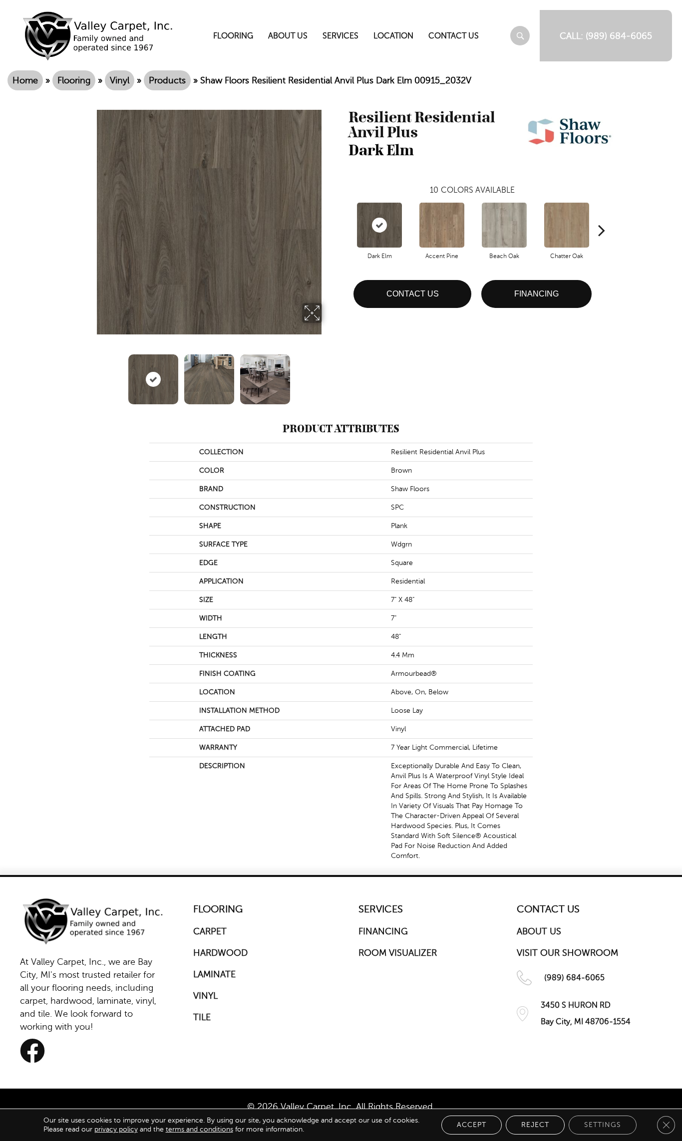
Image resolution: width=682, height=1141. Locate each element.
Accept (471, 1125)
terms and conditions (199, 1129)
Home (25, 80)
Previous (90, 374)
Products (167, 80)
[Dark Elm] (379, 225)
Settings (602, 1125)
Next (329, 374)
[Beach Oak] (504, 225)
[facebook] (32, 1051)
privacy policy (116, 1129)
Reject (535, 1125)
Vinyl (119, 80)
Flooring (73, 80)
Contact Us (412, 293)
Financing (536, 293)
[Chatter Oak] (567, 225)
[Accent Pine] (442, 225)
